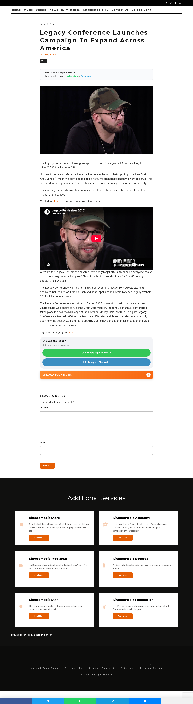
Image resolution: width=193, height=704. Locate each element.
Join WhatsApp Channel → (96, 352)
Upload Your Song (44, 668)
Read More (38, 538)
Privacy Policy (151, 668)
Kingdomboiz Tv (96, 9)
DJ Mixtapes (70, 9)
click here (58, 201)
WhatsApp (72, 76)
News (54, 9)
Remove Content (101, 668)
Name (43, 442)
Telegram (86, 76)
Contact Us (120, 9)
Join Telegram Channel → (96, 362)
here (70, 332)
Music (28, 9)
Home (16, 9)
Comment (46, 408)
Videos (41, 9)
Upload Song (142, 9)
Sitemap (127, 668)
